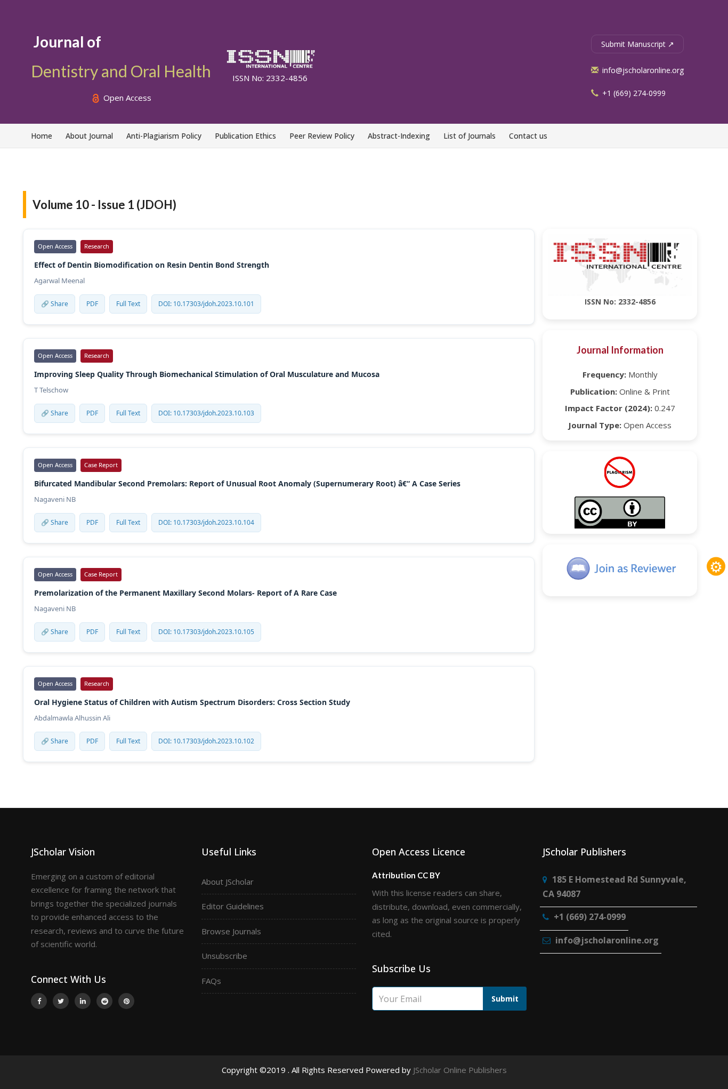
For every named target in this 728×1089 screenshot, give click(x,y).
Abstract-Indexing (399, 136)
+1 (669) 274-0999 (633, 93)
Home (41, 136)
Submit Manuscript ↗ (637, 44)
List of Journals (469, 136)
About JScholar (227, 881)
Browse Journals (231, 931)
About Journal (89, 136)
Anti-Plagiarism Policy (163, 136)
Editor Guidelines (232, 906)
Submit (505, 999)
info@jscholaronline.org (642, 70)
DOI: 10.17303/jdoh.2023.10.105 (206, 631)
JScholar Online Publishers (460, 1069)
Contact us (528, 136)
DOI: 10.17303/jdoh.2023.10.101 (206, 303)
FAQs (211, 980)
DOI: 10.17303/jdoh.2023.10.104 (206, 522)
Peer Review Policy (321, 136)
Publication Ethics (245, 136)
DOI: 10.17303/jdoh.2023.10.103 (206, 413)
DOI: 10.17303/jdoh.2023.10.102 (206, 741)
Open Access (126, 97)
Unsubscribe (224, 955)
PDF (92, 303)
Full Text (128, 303)
